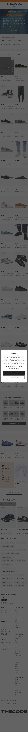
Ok (14, 373)
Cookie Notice (13, 368)
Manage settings (14, 377)
